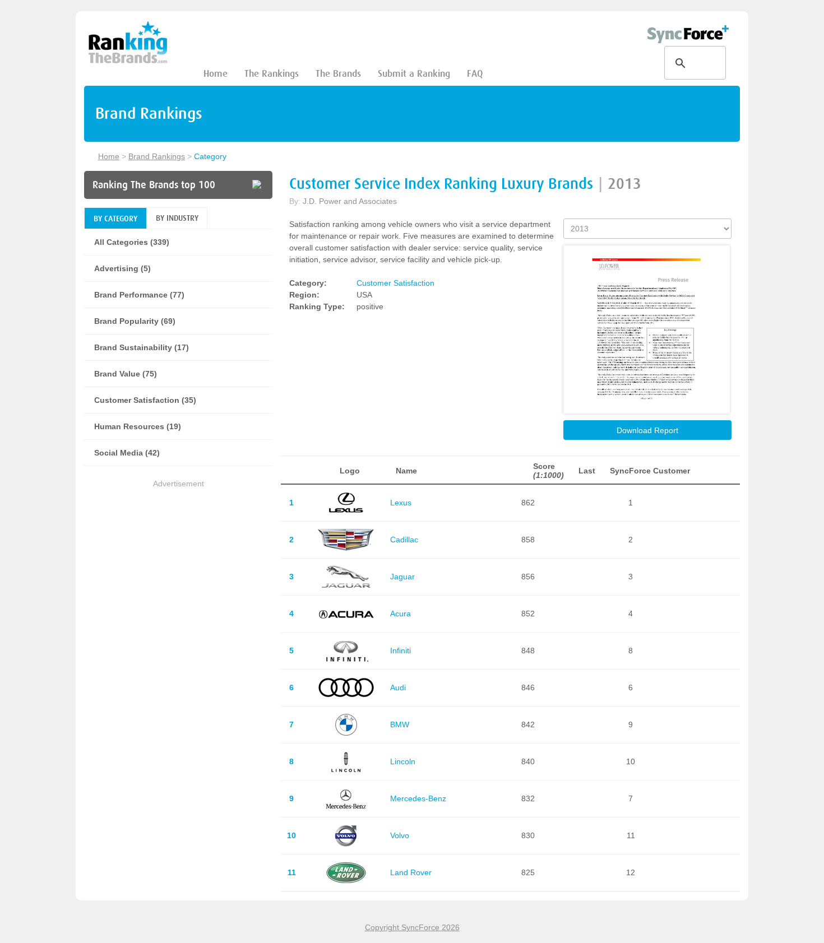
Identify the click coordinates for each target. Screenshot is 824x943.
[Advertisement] (178, 568)
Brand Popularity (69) (134, 321)
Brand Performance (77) (139, 294)
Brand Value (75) (125, 373)
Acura (400, 613)
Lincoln (402, 761)
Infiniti (400, 650)
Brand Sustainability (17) (141, 347)
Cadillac (404, 539)
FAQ (475, 73)
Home (215, 73)
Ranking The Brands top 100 (153, 185)
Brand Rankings (156, 156)
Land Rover (411, 872)
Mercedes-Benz (418, 798)
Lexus (400, 502)
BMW (399, 724)
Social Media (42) (127, 452)
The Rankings (271, 73)
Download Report (647, 430)
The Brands (338, 73)
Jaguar (402, 576)
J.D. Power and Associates (350, 201)
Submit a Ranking (414, 73)
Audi (398, 687)
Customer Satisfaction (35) (145, 400)
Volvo (399, 835)
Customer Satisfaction (395, 282)
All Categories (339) (131, 242)
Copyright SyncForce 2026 (412, 927)
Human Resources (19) (137, 426)
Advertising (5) (122, 268)
